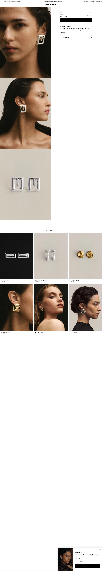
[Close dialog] (100, 550)
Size (61, 16)
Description (62, 32)
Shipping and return (64, 37)
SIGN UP (87, 566)
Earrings (3, 8)
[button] (2, 4)
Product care (63, 35)
